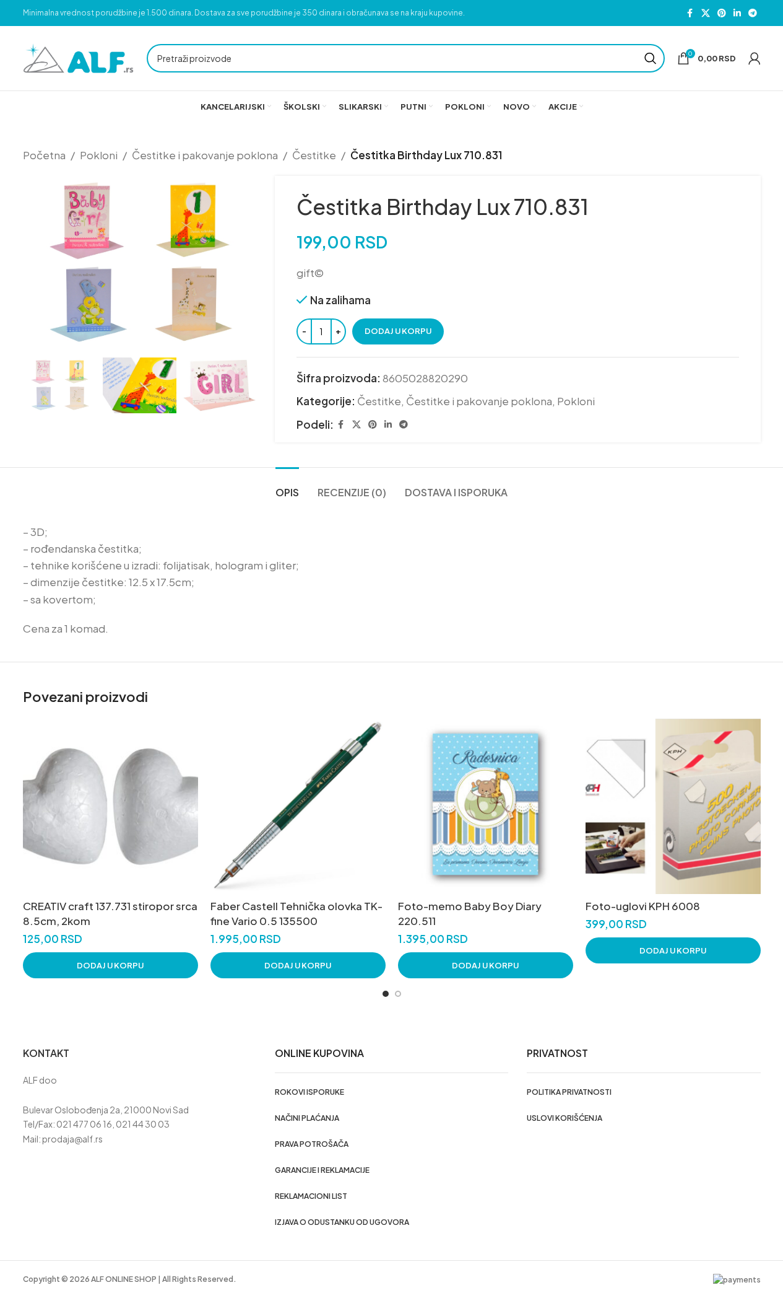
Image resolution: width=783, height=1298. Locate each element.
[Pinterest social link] (722, 13)
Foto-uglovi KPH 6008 (643, 906)
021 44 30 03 (143, 1123)
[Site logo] (78, 57)
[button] (110, 965)
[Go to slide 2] (398, 994)
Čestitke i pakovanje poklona (205, 155)
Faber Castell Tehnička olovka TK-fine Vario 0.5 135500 (296, 913)
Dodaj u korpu (398, 331)
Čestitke (314, 155)
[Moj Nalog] (754, 58)
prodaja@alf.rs (72, 1138)
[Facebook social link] (690, 13)
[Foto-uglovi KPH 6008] (673, 806)
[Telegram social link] (753, 13)
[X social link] (706, 13)
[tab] (287, 486)
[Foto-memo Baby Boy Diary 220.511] (485, 806)
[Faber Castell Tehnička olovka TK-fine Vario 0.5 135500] (298, 806)
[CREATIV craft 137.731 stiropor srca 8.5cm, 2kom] (110, 806)
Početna (44, 155)
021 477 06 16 (84, 1123)
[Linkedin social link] (737, 13)
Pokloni (99, 155)
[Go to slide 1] (386, 994)
